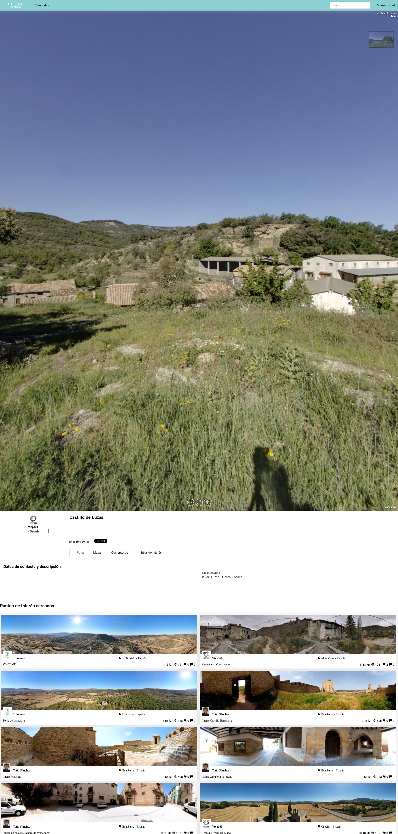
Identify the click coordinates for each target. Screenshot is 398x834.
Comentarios (119, 552)
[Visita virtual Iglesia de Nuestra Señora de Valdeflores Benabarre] (99, 802)
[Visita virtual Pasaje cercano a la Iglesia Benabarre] (298, 746)
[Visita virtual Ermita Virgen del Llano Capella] (298, 802)
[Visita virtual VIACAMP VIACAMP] (99, 634)
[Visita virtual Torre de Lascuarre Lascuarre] (99, 690)
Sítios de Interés (151, 552)
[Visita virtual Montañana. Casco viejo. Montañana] (298, 634)
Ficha (80, 552)
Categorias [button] (42, 5)
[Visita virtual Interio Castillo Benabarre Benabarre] (298, 690)
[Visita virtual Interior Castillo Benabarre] (99, 746)
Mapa (97, 552)
